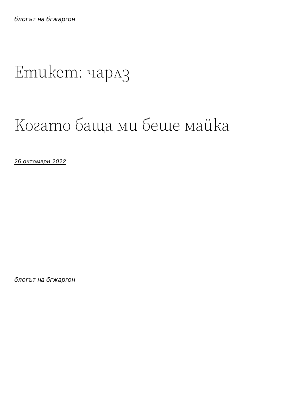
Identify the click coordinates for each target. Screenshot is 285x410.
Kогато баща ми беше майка (122, 125)
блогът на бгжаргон (44, 19)
